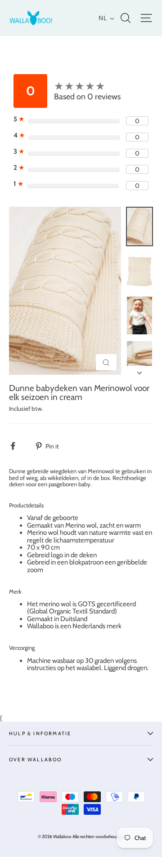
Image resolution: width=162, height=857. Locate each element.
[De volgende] (139, 370)
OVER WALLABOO (35, 759)
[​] (18, 446)
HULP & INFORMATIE (40, 733)
